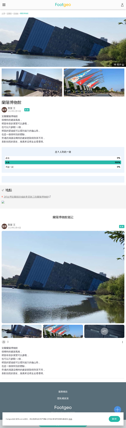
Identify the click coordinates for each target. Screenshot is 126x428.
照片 (118, 64)
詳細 (70, 419)
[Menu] (3, 4)
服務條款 (63, 391)
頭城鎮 (15, 13)
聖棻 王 (11, 108)
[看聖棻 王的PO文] (4, 109)
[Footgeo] (63, 5)
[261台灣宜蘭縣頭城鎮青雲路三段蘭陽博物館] (3, 201)
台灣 (3, 13)
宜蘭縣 (9, 13)
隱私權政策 (63, 398)
